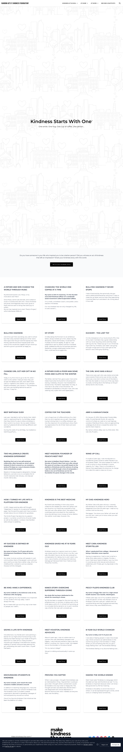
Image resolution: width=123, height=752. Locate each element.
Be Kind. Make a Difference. (18, 588)
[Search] (119, 3)
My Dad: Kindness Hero (97, 500)
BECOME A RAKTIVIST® (108, 3)
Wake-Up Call (93, 454)
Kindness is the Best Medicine (60, 500)
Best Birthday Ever (14, 412)
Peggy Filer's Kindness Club (100, 588)
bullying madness (13, 333)
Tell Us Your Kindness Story (61, 264)
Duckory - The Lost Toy (97, 333)
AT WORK (94, 3)
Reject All (104, 745)
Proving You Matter (55, 675)
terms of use (9, 746)
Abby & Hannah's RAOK (97, 412)
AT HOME (83, 3)
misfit (50, 301)
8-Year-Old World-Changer (100, 630)
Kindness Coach (59, 301)
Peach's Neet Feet (59, 463)
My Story (49, 333)
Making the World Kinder (99, 675)
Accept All (115, 745)
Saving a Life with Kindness (18, 630)
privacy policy (88, 744)
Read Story (20, 319)
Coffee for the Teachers (57, 412)
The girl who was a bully (99, 371)
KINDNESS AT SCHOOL (69, 3)
